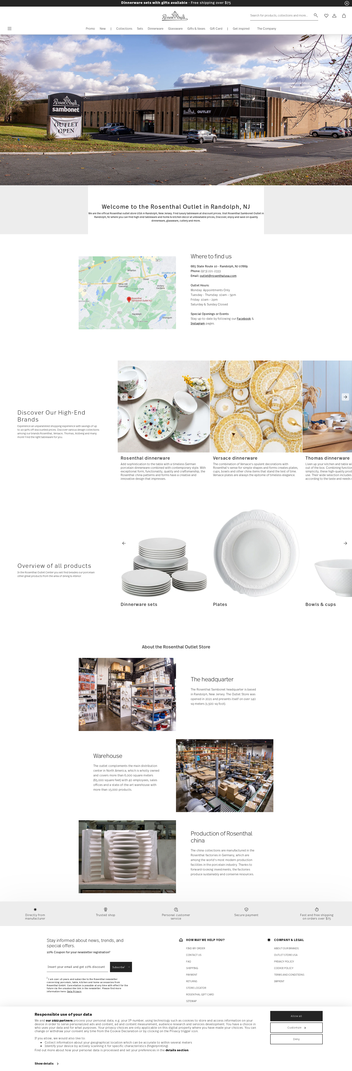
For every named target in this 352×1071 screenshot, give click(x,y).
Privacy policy (284, 961)
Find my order (195, 948)
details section (177, 1050)
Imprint (279, 981)
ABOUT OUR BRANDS (286, 948)
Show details (44, 1063)
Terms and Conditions (289, 975)
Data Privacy (74, 991)
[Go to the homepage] (175, 16)
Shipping (192, 968)
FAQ (188, 961)
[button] (124, 29)
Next (345, 397)
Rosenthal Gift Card (200, 994)
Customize (294, 1027)
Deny (296, 1039)
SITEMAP (191, 1001)
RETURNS (191, 981)
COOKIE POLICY (283, 968)
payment (191, 975)
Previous (124, 397)
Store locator (196, 988)
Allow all (296, 1016)
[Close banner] (347, 3)
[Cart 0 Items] (343, 16)
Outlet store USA (286, 955)
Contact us (193, 955)
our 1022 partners (59, 1020)
